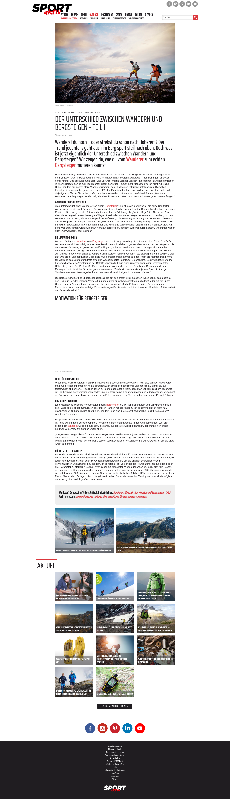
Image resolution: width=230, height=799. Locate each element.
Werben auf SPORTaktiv (115, 761)
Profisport (107, 15)
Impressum (115, 776)
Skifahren (84, 18)
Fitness (64, 15)
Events (138, 15)
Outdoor (93, 15)
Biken (84, 15)
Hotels (128, 15)
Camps (119, 15)
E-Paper (149, 15)
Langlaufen (105, 18)
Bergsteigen (98, 241)
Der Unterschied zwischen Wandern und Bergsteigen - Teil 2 (141, 492)
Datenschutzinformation (115, 752)
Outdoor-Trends (119, 18)
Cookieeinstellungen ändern (115, 755)
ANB (115, 767)
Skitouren (94, 18)
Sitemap (115, 779)
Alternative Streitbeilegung (115, 770)
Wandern (81, 241)
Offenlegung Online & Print (115, 764)
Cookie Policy (115, 758)
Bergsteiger (65, 165)
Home (58, 112)
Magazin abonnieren (115, 746)
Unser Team (115, 773)
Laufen (74, 15)
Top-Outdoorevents (136, 18)
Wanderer (135, 159)
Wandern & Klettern (69, 18)
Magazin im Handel (115, 749)
